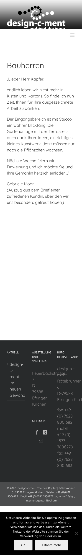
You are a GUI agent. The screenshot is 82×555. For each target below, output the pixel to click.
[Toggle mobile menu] (72, 35)
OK (23, 545)
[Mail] (41, 440)
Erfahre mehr (51, 545)
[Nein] (76, 533)
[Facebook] (37, 432)
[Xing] (45, 432)
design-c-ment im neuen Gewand (16, 380)
